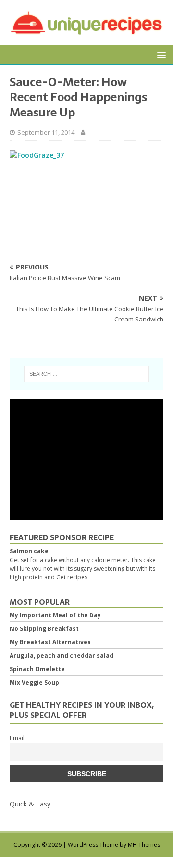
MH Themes (144, 845)
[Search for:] (86, 374)
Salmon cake (29, 551)
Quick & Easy (30, 803)
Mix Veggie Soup (34, 682)
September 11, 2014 (45, 132)
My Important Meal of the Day (55, 615)
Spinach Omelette (37, 669)
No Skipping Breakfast (44, 629)
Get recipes (71, 577)
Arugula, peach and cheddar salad (61, 656)
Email (17, 738)
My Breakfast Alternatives (50, 642)
